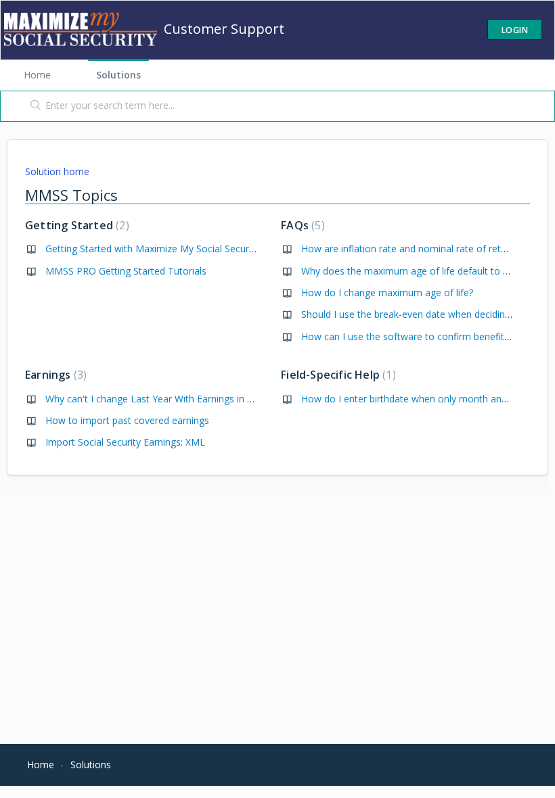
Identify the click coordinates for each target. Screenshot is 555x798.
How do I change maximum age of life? (387, 292)
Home (37, 74)
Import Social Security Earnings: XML (125, 442)
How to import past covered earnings (127, 420)
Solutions (118, 74)
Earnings (54, 374)
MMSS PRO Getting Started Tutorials (125, 270)
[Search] (33, 106)
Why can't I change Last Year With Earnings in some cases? (174, 398)
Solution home (57, 171)
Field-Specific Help (336, 374)
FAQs (301, 225)
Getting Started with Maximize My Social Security (152, 248)
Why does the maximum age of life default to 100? (412, 270)
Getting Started (75, 225)
